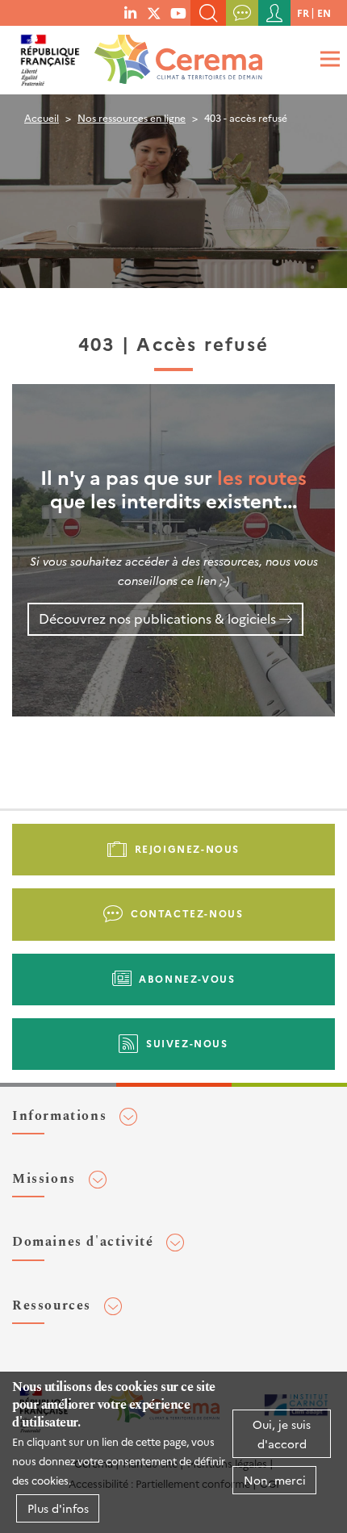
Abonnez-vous (187, 978)
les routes (262, 476)
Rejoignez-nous (187, 848)
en (324, 12)
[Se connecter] (274, 13)
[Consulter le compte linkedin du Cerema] (130, 12)
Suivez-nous (187, 1043)
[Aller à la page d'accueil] (175, 55)
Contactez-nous (187, 913)
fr (303, 12)
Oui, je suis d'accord (282, 1434)
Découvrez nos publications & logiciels (157, 618)
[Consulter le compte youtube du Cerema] (178, 12)
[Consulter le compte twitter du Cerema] (154, 12)
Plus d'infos (58, 1508)
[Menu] (327, 58)
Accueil (41, 117)
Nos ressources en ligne (131, 117)
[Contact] (242, 13)
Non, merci (275, 1480)
